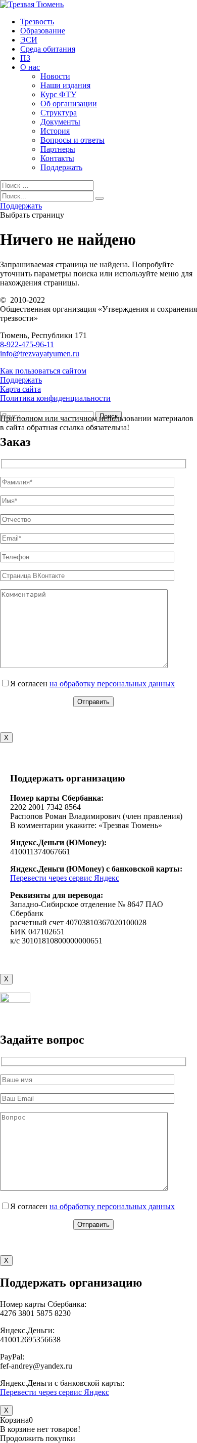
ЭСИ (28, 39)
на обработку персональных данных (112, 683)
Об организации (68, 103)
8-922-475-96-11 (27, 344)
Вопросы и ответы (72, 140)
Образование (42, 30)
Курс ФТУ (58, 94)
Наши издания (65, 85)
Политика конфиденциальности (55, 398)
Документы (60, 121)
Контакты (57, 158)
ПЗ (25, 58)
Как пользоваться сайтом (43, 370)
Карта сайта (20, 389)
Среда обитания (47, 49)
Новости (55, 76)
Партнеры (57, 149)
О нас (30, 67)
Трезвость (37, 21)
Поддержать (61, 167)
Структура (58, 112)
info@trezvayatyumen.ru (39, 353)
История (55, 131)
